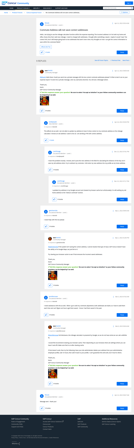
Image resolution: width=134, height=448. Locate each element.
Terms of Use (22, 437)
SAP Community (83, 426)
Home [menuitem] (11, 8)
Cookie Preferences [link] (54, 437)
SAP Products (82, 424)
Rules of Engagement (18, 421)
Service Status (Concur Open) (111, 421)
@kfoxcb (43, 77)
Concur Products (48, 426)
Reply (122, 52)
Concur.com (46, 424)
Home (6, 12)
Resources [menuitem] (47, 8)
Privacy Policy (14, 437)
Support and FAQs (17, 426)
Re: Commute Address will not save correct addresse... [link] (63, 12)
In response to (50, 127)
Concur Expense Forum (34, 12)
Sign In (129, 3)
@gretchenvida (53, 247)
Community (23, 3)
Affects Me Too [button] (46, 47)
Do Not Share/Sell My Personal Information (37, 437)
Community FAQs (16, 424)
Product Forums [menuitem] (22, 8)
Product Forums (17, 12)
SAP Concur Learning (108, 424)
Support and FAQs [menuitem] (61, 8)
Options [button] (125, 12)
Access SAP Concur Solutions (52, 421)
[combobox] (118, 8)
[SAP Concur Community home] (9, 3)
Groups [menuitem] (35, 8)
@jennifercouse (53, 335)
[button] (112, 23)
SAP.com (80, 421)
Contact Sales (47, 429)
